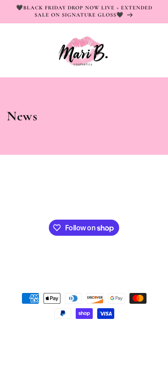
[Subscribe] (127, 195)
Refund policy (65, 346)
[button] (18, 50)
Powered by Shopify (94, 332)
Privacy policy (142, 332)
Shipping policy (109, 346)
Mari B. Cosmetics (48, 332)
